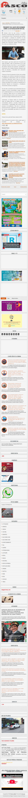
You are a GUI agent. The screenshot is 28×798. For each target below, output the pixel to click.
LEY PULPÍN (4, 553)
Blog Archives (15, 298)
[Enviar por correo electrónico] (2, 125)
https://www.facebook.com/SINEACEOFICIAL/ (12, 123)
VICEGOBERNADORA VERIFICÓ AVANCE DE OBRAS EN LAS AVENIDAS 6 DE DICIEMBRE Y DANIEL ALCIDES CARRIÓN (13, 680)
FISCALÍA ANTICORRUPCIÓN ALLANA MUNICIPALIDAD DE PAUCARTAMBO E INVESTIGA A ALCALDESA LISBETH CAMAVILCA (14, 650)
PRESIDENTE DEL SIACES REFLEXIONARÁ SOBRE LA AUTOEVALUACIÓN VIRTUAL (14, 27)
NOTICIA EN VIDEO (6, 566)
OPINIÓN (4, 568)
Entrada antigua (23, 186)
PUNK (3, 574)
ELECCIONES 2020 (6, 537)
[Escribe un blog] (4, 125)
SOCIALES (4, 579)
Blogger (23, 794)
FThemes (23, 795)
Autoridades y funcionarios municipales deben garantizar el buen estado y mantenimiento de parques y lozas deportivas (16, 175)
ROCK (3, 576)
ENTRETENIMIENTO (6, 542)
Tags (8, 298)
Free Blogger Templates (12, 795)
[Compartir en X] (5, 125)
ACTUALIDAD (5, 524)
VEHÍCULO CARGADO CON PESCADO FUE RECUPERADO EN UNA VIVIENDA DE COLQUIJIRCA (17, 429)
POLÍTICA (4, 571)
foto (3, 545)
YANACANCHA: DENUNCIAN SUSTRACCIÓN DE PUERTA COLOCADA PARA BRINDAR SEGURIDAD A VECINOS (14, 670)
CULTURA (4, 532)
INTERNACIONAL (6, 550)
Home (3, 22)
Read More (8, 138)
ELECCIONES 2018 (6, 539)
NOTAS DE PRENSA (6, 563)
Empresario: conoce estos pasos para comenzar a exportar (16, 131)
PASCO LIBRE (13, 794)
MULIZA (4, 558)
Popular (3, 298)
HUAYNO (4, 547)
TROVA (3, 581)
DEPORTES (4, 534)
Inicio (15, 186)
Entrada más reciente (5, 186)
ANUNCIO (4, 526)
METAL (3, 555)
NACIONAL (8, 22)
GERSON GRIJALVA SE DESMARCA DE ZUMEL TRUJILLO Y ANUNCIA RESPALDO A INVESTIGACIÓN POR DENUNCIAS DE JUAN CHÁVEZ (13, 612)
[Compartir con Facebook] (7, 125)
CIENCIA (4, 529)
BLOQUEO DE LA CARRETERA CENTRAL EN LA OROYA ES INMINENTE (17, 152)
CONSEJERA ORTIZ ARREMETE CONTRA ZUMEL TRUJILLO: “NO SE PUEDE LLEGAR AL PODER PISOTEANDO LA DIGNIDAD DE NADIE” (17, 374)
